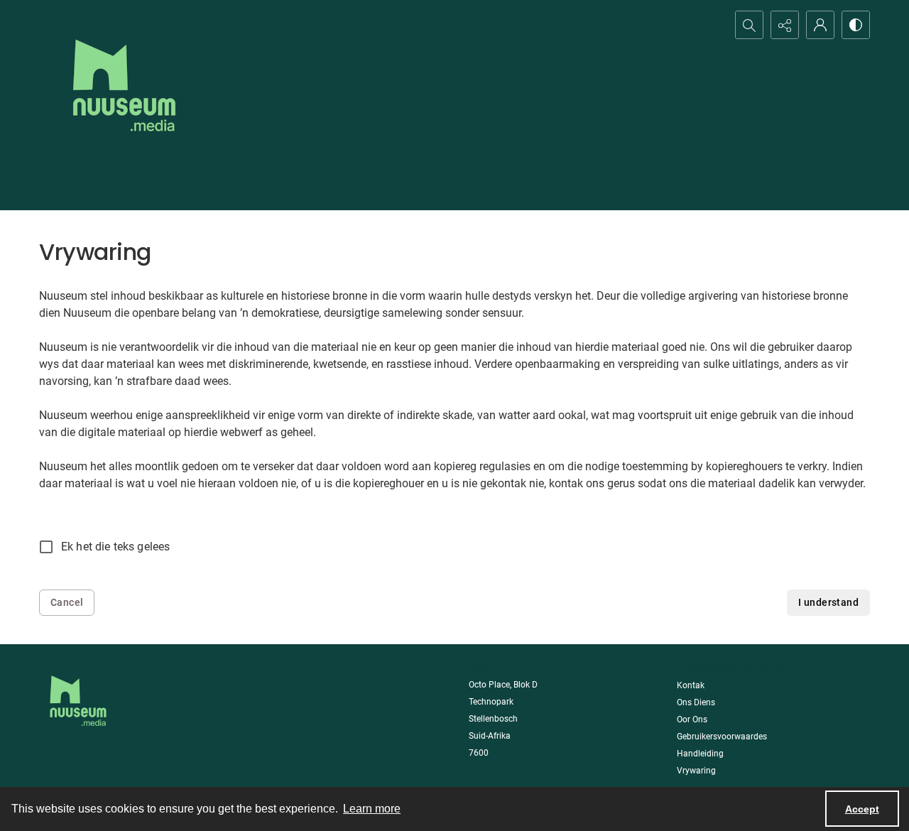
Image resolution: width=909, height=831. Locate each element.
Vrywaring (696, 771)
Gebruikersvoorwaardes (722, 737)
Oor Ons (692, 719)
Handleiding (700, 754)
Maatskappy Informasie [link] (734, 671)
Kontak (690, 685)
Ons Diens (696, 702)
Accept (862, 809)
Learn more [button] (372, 809)
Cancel (66, 602)
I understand (828, 602)
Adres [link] (483, 671)
